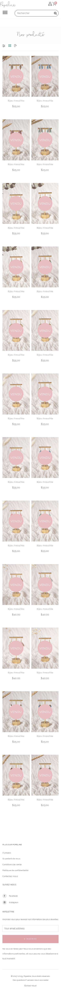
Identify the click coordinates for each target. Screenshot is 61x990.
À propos (6, 853)
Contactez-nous (10, 876)
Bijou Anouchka (16, 100)
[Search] (55, 13)
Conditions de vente (12, 864)
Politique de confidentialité (15, 870)
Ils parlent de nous (11, 858)
